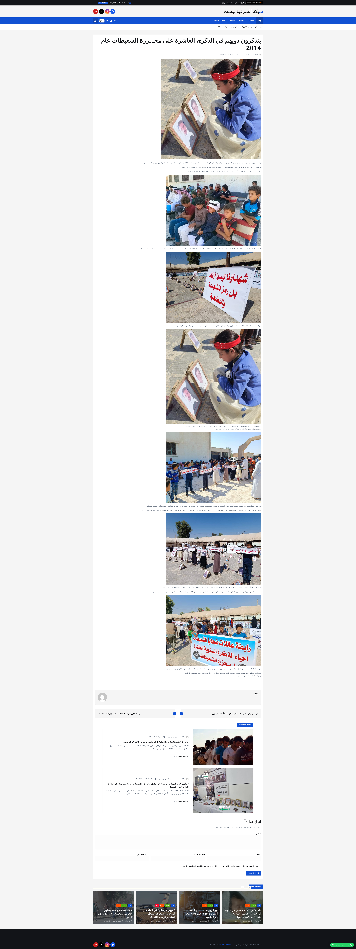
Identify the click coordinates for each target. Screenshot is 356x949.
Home (251, 20)
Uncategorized (175, 779)
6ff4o (256, 54)
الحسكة (124, 905)
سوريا (242, 54)
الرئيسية (260, 27)
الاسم (258, 854)
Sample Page (219, 20)
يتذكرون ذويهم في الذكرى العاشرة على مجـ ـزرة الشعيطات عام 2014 (238, 27)
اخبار (250, 54)
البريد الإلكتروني (198, 854)
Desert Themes (225, 944)
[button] (249, 887)
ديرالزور (246, 54)
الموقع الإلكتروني (143, 854)
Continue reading (182, 756)
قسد (114, 905)
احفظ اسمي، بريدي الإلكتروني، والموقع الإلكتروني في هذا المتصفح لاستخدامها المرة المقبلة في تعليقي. (220, 866)
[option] (242, 907)
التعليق (258, 833)
